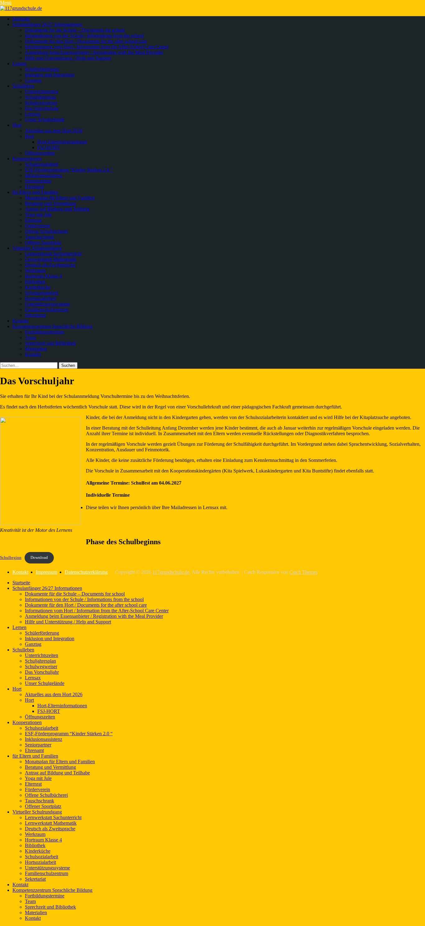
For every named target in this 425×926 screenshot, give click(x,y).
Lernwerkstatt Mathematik (51, 259)
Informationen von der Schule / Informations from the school (84, 35)
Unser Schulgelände (44, 119)
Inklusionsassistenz (43, 175)
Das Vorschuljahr (42, 108)
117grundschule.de (170, 572)
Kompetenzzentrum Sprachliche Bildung (52, 326)
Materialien (36, 348)
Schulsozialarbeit (41, 164)
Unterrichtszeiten (41, 91)
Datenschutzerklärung (86, 572)
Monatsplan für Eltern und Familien (60, 197)
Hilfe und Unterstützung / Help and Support (68, 58)
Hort (16, 125)
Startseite (21, 18)
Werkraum (35, 270)
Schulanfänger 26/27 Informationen (47, 24)
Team (30, 337)
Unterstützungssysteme (47, 304)
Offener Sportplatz (43, 242)
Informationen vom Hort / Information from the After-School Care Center (97, 46)
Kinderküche (37, 287)
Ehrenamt (34, 186)
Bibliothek (35, 281)
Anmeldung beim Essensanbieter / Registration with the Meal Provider (94, 52)
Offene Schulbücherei (46, 231)
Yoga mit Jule (38, 214)
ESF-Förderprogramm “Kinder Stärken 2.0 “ (69, 169)
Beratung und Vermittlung (50, 203)
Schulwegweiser (41, 102)
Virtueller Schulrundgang (37, 248)
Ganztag (33, 80)
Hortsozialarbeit (40, 298)
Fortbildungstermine (44, 332)
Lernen (19, 63)
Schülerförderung (42, 69)
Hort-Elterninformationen (62, 141)
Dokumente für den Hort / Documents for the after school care (86, 41)
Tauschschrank (39, 236)
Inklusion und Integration (49, 74)
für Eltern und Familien (35, 192)
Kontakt (20, 320)
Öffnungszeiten (40, 153)
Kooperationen (27, 158)
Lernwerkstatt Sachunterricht (53, 253)
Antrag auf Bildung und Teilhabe (57, 209)
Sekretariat (35, 315)
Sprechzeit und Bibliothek (50, 343)
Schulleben (23, 86)
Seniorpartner (38, 181)
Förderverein (37, 225)
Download (39, 557)
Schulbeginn (10, 557)
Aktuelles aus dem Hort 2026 (53, 130)
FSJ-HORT (48, 147)
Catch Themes (303, 572)
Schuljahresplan (40, 97)
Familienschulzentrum (46, 309)
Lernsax (33, 113)
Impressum (46, 572)
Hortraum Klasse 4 (43, 276)
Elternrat (33, 220)
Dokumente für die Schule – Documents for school (75, 30)
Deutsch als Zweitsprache (50, 264)
